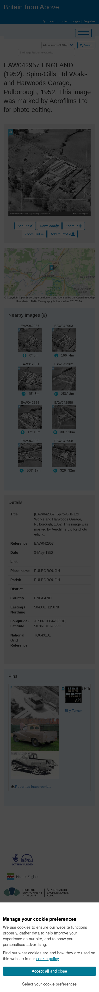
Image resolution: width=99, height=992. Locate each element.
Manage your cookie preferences (39, 919)
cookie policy (47, 958)
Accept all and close (49, 971)
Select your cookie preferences (49, 984)
